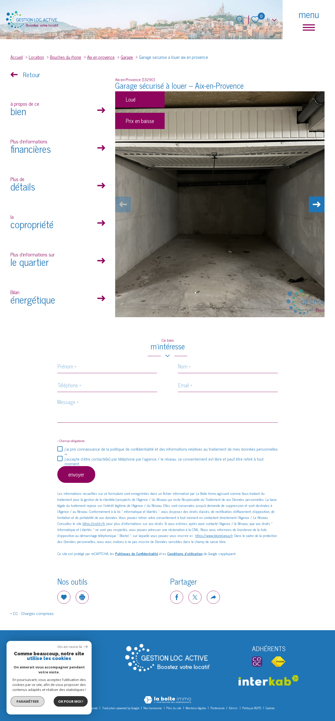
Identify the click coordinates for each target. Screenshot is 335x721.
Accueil (16, 56)
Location (36, 56)
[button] (317, 204)
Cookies (270, 708)
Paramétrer (27, 701)
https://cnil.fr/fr (93, 523)
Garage (127, 56)
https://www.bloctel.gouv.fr (214, 535)
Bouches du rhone (65, 56)
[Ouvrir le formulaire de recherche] (240, 19)
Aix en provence (101, 56)
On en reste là (70, 647)
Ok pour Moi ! (70, 701)
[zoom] (220, 204)
